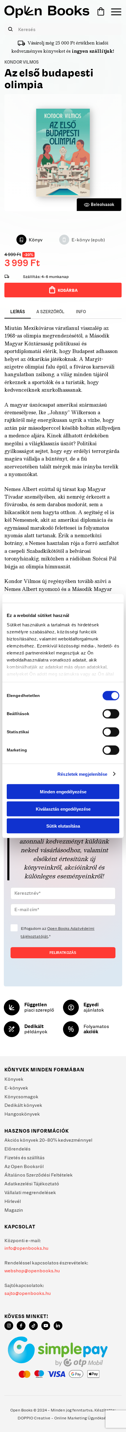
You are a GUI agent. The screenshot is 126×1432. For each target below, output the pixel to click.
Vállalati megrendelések (30, 1192)
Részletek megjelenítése (82, 773)
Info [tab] (81, 311)
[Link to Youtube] (45, 1325)
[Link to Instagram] (8, 1325)
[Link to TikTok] (33, 1325)
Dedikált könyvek (23, 1105)
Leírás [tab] (17, 311)
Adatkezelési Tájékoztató (31, 1183)
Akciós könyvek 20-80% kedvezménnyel (48, 1140)
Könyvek (13, 1079)
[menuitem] (113, 11)
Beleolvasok (102, 204)
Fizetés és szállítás (24, 1157)
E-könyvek (16, 1087)
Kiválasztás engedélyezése (63, 808)
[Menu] (113, 11)
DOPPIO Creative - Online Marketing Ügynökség (63, 1418)
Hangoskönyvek (22, 1113)
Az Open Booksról (24, 1166)
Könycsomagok (21, 1096)
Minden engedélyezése (63, 791)
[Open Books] (46, 12)
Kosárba (68, 290)
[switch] (111, 714)
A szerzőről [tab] (50, 311)
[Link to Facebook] (21, 1325)
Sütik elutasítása (63, 826)
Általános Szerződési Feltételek (38, 1174)
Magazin (13, 1210)
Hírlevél (12, 1201)
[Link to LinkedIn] (58, 1325)
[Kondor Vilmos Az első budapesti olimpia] (63, 152)
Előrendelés (17, 1148)
